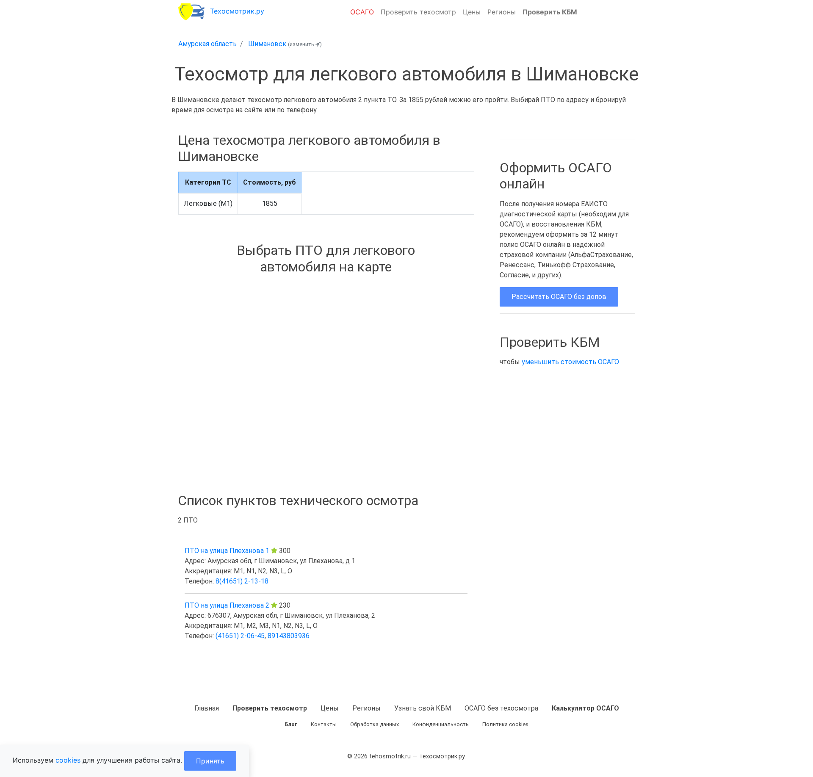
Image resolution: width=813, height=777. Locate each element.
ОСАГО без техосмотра (501, 708)
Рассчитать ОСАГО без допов (559, 297)
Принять (210, 761)
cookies (67, 760)
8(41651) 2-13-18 (242, 581)
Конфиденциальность (440, 724)
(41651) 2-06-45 (240, 636)
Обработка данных (374, 724)
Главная (206, 708)
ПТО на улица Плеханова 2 (227, 605)
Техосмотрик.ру (237, 11)
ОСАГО (362, 12)
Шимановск (267, 44)
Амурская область (207, 44)
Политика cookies (505, 724)
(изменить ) (305, 44)
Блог (291, 724)
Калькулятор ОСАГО (585, 708)
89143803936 (289, 636)
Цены (472, 12)
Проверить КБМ (550, 12)
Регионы (501, 12)
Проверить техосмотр (418, 12)
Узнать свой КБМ (422, 708)
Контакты (324, 724)
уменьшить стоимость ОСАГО (570, 362)
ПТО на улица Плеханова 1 (227, 551)
